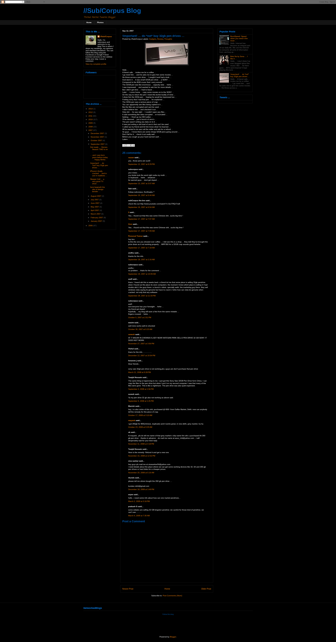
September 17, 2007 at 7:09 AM (141, 231)
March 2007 (96, 214)
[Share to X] (128, 145)
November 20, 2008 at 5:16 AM (141, 473)
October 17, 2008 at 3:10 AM (140, 415)
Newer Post (127, 589)
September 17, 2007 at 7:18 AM (141, 248)
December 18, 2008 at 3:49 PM (141, 489)
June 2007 (95, 203)
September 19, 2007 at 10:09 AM (142, 274)
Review (160, 39)
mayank (131, 420)
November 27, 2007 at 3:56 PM (141, 344)
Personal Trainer (135, 236)
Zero (130, 224)
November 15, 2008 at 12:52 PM (141, 456)
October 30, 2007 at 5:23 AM (140, 329)
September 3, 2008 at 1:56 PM (141, 389)
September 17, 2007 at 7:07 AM (141, 219)
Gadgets (152, 39)
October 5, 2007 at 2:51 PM (139, 318)
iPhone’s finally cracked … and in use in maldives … (98, 173)
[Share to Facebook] (131, 145)
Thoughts (168, 39)
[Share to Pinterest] (133, 145)
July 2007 (95, 200)
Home (88, 22)
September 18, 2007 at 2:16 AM (141, 260)
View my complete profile (96, 64)
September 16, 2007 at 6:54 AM (141, 207)
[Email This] (123, 145)
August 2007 (96, 196)
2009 (90, 123)
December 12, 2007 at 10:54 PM (141, 356)
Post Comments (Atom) (172, 596)
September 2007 (98, 144)
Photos (100, 22)
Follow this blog (168, 614)
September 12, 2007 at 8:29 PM (141, 164)
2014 (90, 109)
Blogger (173, 637)
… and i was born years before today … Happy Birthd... (99, 157)
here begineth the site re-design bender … (97, 189)
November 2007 (98, 137)
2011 (90, 116)
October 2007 (97, 140)
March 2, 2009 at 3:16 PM (139, 501)
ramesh (131, 334)
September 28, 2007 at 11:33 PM (142, 296)
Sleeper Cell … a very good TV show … (97, 181)
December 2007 (98, 133)
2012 (90, 112)
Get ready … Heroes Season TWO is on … (99, 149)
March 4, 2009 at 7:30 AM (139, 516)
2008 (90, 127)
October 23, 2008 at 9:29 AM (140, 427)
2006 (90, 225)
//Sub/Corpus (106, 36)
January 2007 (97, 221)
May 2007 (95, 207)
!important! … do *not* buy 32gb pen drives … (99, 165)
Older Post (206, 589)
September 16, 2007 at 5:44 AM (141, 195)
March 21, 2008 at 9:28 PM (139, 372)
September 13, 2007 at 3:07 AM (141, 183)
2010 (90, 119)
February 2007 (97, 217)
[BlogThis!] (126, 145)
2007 (90, 130)
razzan (131, 158)
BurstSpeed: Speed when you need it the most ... (239, 38)
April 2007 (95, 210)
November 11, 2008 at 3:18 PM (141, 444)
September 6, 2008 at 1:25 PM (141, 401)
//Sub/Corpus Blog (112, 10)
